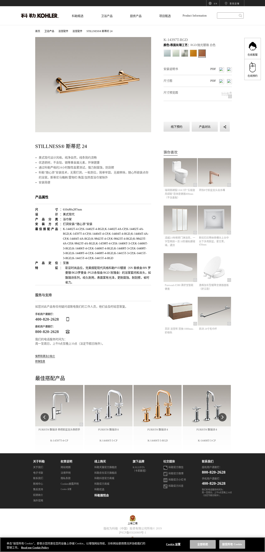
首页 (37, 31)
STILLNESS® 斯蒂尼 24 (99, 31)
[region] (132, 544)
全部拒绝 (202, 544)
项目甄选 (165, 16)
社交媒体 (169, 461)
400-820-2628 (213, 483)
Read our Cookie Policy (35, 547)
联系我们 (207, 461)
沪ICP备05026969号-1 (132, 532)
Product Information (195, 15)
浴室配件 (63, 31)
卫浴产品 (107, 16)
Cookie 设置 (66, 489)
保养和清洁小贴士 (45, 356)
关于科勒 (39, 461)
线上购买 (100, 461)
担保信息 (40, 361)
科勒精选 (77, 16)
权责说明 (66, 461)
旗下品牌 (138, 461)
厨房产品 (136, 16)
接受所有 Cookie (232, 544)
